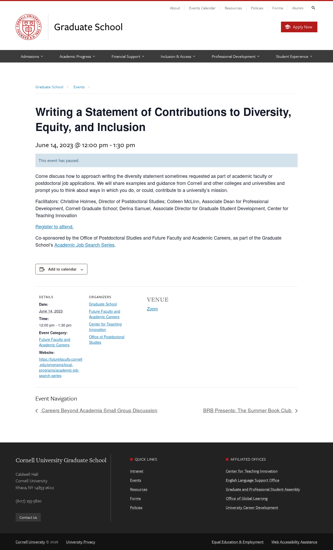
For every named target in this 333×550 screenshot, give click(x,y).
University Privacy (80, 542)
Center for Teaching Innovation (105, 326)
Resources (233, 8)
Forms (277, 8)
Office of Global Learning (246, 498)
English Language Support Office (252, 480)
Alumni (297, 8)
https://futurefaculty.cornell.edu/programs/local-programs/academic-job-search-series (60, 367)
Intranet (136, 471)
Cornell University (30, 542)
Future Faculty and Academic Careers (54, 342)
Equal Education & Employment (238, 542)
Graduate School (103, 304)
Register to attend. (54, 226)
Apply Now (302, 27)
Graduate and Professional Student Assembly (263, 489)
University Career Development (252, 507)
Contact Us (28, 517)
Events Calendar (202, 8)
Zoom (152, 308)
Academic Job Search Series (84, 244)
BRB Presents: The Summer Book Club (248, 410)
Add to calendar (62, 269)
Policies (257, 8)
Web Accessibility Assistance (294, 542)
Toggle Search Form (313, 7)
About (175, 8)
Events (135, 480)
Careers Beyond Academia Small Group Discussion (98, 410)
